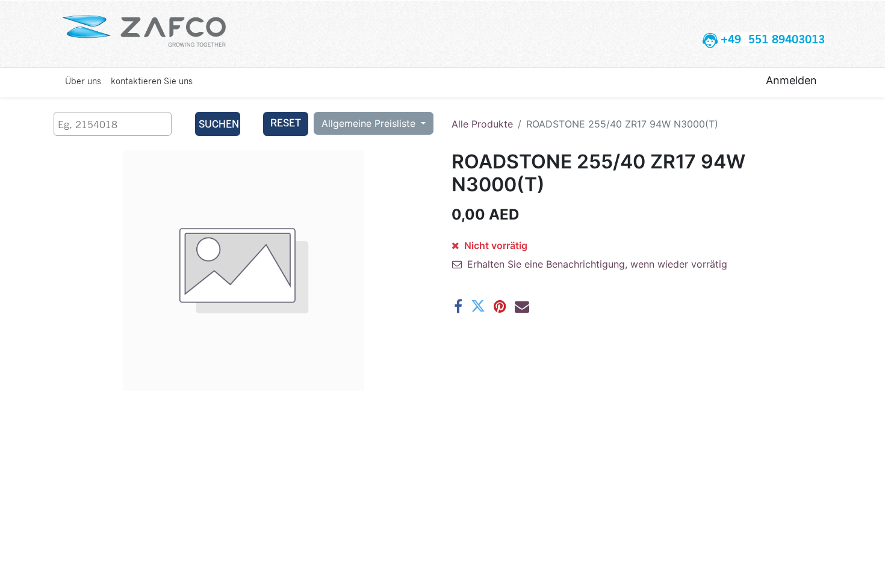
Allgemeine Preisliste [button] (369, 123)
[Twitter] (478, 306)
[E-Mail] (522, 306)
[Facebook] (458, 306)
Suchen (219, 123)
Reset (285, 122)
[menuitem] (83, 81)
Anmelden (791, 80)
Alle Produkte (482, 124)
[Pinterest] (500, 306)
